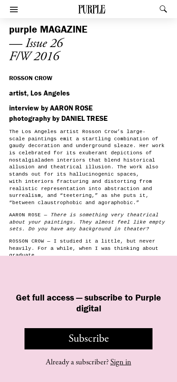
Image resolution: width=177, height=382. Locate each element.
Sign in (120, 362)
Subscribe (89, 338)
